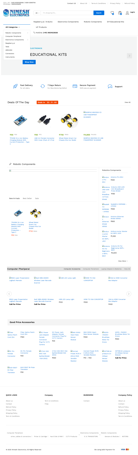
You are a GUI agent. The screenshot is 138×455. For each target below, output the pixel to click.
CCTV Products (71, 436)
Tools (7, 46)
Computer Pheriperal (18, 269)
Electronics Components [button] (14, 40)
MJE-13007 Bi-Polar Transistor (27, 368)
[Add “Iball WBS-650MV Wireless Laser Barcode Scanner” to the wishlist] (43, 294)
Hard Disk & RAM (56, 436)
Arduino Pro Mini (117, 177)
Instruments (10, 57)
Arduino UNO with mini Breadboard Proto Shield (118, 189)
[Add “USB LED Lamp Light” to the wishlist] (68, 294)
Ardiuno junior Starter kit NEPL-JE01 (119, 232)
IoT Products (41, 27)
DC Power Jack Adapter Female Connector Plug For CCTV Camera (59, 335)
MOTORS (125, 436)
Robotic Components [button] (13, 33)
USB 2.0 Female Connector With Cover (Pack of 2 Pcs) (44, 139)
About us (9, 401)
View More (122, 261)
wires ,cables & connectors (21, 436)
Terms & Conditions (98, 3)
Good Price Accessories (22, 322)
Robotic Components (93, 22)
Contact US (71, 3)
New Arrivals (14, 198)
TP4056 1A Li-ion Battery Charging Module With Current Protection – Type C (19, 141)
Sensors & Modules (112, 436)
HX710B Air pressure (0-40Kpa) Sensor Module (122, 353)
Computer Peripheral (13, 36)
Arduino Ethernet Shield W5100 (117, 217)
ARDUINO (8, 50)
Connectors (9, 53)
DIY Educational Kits (115, 22)
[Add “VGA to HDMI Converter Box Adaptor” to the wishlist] (118, 294)
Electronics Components (68, 22)
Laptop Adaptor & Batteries (111, 269)
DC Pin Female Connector (25, 352)
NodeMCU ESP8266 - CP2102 (119, 205)
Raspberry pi (10, 43)
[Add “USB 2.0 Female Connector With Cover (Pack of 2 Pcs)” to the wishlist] (44, 129)
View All (127, 102)
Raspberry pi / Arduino (43, 22)
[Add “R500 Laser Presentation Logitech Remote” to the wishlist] (19, 294)
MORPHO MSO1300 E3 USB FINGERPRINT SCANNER (93, 139)
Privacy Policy (115, 3)
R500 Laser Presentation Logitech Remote (18, 300)
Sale (37, 198)
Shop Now (29, 62)
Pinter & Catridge (40, 436)
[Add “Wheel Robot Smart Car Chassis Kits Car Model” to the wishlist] (68, 129)
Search (98, 13)
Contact (9, 404)
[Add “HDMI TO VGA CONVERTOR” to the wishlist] (93, 294)
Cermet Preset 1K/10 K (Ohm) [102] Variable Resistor (91, 353)
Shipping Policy (11, 413)
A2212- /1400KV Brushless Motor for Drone (122, 334)
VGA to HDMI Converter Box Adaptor (117, 300)
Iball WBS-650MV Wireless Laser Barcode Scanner (44, 300)
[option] (69, 55)
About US (83, 3)
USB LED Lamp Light (66, 299)
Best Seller (27, 198)
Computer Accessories (72, 269)
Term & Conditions (13, 416)
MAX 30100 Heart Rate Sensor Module (91, 333)
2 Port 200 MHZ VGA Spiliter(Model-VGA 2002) (59, 353)
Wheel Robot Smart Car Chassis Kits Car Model (68, 139)
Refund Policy (130, 3)
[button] (24, 129)
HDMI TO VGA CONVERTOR (93, 299)
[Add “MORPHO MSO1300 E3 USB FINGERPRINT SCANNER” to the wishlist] (93, 129)
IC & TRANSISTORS (91, 436)
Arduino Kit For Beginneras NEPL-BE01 (117, 248)
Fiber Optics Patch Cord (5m (27, 333)
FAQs (46, 404)
